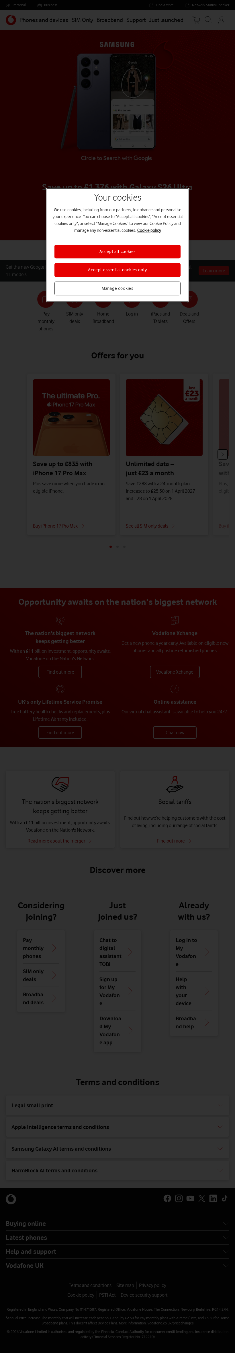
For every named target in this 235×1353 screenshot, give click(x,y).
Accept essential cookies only (117, 270)
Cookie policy (149, 230)
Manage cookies (117, 288)
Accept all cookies (117, 251)
